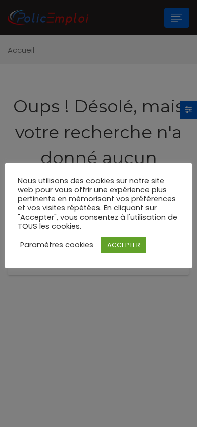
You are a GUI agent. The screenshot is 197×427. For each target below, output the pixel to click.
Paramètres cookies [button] (56, 244)
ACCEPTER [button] (123, 245)
